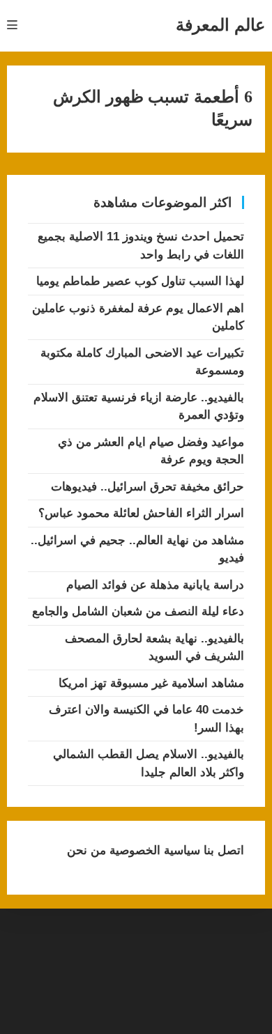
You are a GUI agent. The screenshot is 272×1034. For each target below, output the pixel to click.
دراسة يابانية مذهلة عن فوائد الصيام (155, 585)
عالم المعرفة (220, 24)
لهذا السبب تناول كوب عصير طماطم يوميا (140, 281)
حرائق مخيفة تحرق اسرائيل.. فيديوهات (147, 486)
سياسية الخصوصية (153, 850)
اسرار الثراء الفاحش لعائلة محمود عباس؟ (141, 513)
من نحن (86, 850)
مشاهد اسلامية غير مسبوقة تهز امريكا (151, 683)
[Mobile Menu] (12, 25)
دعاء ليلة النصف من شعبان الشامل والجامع (138, 611)
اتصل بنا (222, 850)
